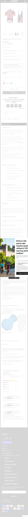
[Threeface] (14, 1)
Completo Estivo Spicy (12, 39)
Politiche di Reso (10, 477)
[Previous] (10, 28)
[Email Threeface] (10, 438)
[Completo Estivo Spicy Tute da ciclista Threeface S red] (14, 15)
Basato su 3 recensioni (8, 374)
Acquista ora (14, 92)
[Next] (17, 28)
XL (15, 77)
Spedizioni (8, 471)
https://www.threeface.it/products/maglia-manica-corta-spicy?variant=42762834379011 (14, 357)
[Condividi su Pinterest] (14, 119)
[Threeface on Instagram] (6, 438)
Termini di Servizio (11, 474)
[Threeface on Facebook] (3, 438)
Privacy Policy (10, 480)
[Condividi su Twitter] (8, 119)
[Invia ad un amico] (18, 119)
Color (4, 80)
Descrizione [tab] (6, 124)
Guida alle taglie (6, 47)
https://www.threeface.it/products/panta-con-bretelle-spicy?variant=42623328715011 (13, 361)
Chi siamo (8, 467)
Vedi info (6, 114)
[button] (6, 42)
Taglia (4, 74)
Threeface (7, 500)
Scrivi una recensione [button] (14, 376)
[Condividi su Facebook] (11, 119)
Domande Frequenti (11, 484)
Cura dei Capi (9, 461)
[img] (10, 396)
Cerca (7, 458)
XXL (19, 77)
